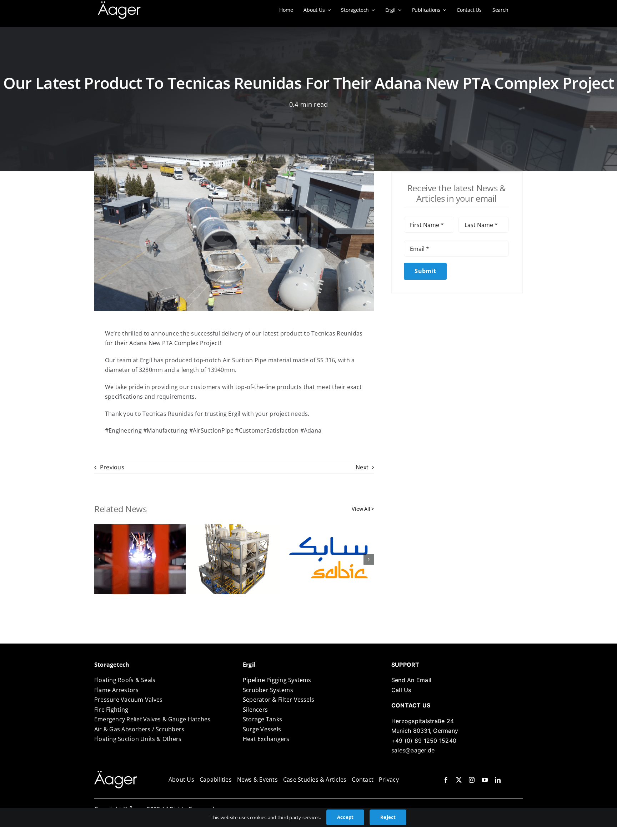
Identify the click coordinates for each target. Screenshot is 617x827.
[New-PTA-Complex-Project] (115, 774)
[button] (99, 559)
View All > (363, 508)
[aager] (119, 4)
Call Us (401, 690)
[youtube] (485, 780)
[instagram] (472, 780)
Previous (112, 467)
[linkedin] (498, 780)
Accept (345, 817)
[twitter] (459, 780)
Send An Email (411, 680)
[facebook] (446, 780)
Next (362, 467)
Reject (388, 817)
